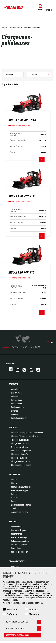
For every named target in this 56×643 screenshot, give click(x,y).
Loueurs (14, 414)
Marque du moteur (16, 146)
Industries (15, 396)
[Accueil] (13, 7)
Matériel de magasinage (21, 450)
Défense (14, 411)
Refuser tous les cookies (17, 622)
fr (48, 342)
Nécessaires (12, 609)
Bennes (14, 501)
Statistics (33, 609)
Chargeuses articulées (20, 443)
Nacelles (14, 497)
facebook (9, 369)
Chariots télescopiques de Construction (27, 432)
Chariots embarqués (19, 454)
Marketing (34, 614)
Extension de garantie (20, 530)
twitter (36, 369)
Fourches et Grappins (20, 490)
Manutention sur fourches (21, 487)
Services (13, 521)
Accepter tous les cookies (17, 635)
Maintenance (16, 534)
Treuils (14, 508)
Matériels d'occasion (19, 552)
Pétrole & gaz (16, 400)
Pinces (14, 483)
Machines (14, 427)
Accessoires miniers (19, 512)
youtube (30, 369)
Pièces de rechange (19, 537)
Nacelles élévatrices (19, 447)
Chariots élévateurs (19, 458)
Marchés (13, 384)
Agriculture (15, 389)
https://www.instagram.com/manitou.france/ (23, 369)
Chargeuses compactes (21, 461)
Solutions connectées (20, 541)
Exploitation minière (19, 418)
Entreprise (15, 566)
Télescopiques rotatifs (20, 440)
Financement (16, 526)
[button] (49, 7)
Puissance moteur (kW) (17, 140)
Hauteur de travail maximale (16, 134)
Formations (16, 548)
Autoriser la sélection (16, 628)
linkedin (16, 369)
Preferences (12, 614)
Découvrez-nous (17, 561)
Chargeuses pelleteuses (21, 465)
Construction (16, 393)
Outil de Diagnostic (19, 544)
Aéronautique (16, 403)
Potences (15, 494)
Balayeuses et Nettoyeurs (21, 505)
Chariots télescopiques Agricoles (24, 436)
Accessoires (15, 474)
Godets (14, 479)
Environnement (17, 407)
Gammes (13, 152)
